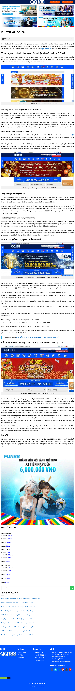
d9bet (10, 552)
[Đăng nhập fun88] (56, 22)
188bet (10, 568)
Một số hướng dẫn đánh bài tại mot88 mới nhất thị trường (17, 611)
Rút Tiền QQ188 (39, 660)
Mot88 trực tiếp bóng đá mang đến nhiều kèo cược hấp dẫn (17, 635)
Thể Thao (21, 655)
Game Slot (21, 657)
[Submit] (72, 588)
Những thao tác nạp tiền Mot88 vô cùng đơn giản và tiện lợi (17, 623)
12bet (8, 546)
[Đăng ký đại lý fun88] (19, 10)
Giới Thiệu (30, 683)
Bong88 (10, 535)
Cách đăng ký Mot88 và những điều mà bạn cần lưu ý (15, 615)
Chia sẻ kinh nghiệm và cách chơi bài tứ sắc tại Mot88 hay (17, 603)
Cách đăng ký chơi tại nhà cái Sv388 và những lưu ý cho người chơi (20, 598)
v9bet (8, 575)
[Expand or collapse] (71, 39)
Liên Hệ (45, 683)
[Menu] (2, 2)
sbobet (8, 578)
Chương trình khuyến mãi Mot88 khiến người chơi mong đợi (17, 627)
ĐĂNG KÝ (55, 2)
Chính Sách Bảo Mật (38, 683)
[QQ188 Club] (37, 2)
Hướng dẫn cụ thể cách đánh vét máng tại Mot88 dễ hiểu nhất (18, 607)
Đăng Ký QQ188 (39, 652)
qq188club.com (41, 686)
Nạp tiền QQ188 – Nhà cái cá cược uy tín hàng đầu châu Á (37, 337)
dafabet (8, 542)
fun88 (8, 562)
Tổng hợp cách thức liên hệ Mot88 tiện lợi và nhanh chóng (17, 619)
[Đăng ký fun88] (37, 488)
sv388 (7, 582)
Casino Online (22, 652)
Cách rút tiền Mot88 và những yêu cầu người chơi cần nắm (17, 631)
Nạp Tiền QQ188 (39, 657)
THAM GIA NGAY (67, 2)
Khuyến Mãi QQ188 (40, 655)
